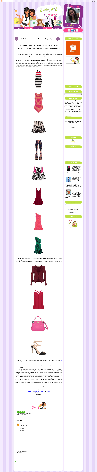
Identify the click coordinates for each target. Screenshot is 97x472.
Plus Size (71, 111)
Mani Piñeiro (22, 428)
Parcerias (66, 111)
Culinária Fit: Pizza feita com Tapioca (76, 191)
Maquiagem (67, 109)
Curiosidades (79, 102)
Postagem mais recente (19, 458)
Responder (22, 430)
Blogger (75, 212)
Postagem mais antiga (58, 458)
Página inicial (38, 458)
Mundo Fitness (79, 109)
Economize (79, 105)
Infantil (71, 106)
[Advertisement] (73, 74)
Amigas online (73, 142)
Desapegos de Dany (69, 103)
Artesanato (66, 100)
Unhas (75, 112)
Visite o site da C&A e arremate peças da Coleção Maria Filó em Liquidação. (38, 365)
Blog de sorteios (39, 392)
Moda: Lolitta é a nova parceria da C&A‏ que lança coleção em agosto (37, 40)
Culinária (72, 102)
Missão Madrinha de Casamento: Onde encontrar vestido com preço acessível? (76, 179)
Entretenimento (67, 106)
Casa (71, 100)
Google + (38, 394)
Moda (25, 414)
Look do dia (77, 108)
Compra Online (21, 414)
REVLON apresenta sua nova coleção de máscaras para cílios (76, 167)
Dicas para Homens (72, 105)
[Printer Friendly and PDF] (21, 412)
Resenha (76, 111)
